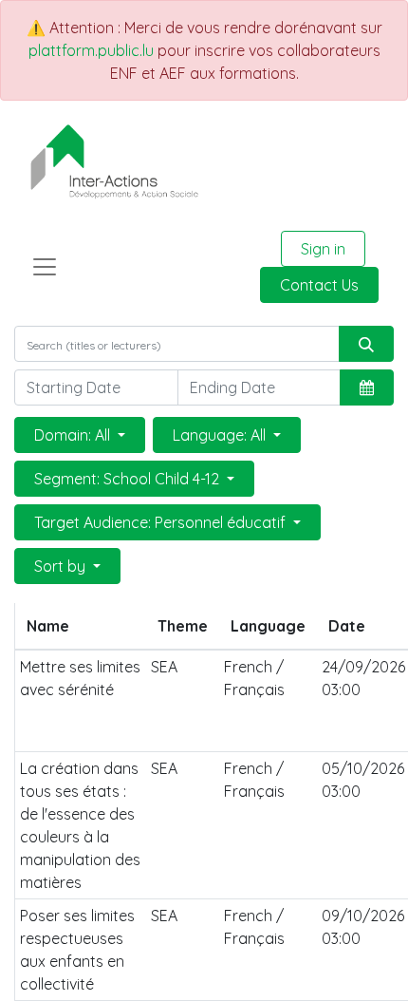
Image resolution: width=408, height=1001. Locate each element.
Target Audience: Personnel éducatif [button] (161, 522)
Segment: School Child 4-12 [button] (128, 478)
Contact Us (319, 284)
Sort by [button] (61, 566)
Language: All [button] (221, 434)
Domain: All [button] (74, 434)
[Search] (366, 344)
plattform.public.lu (91, 50)
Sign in (323, 248)
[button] (367, 387)
